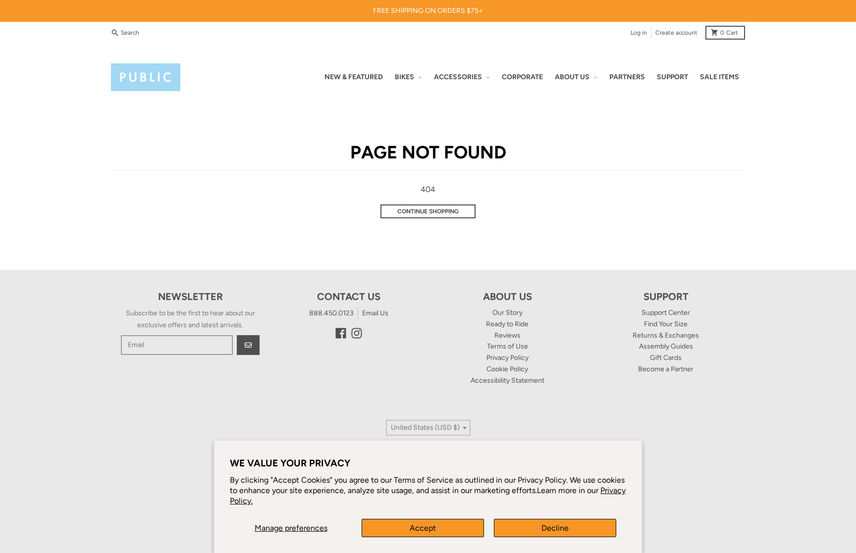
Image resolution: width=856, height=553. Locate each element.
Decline (555, 528)
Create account (676, 32)
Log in (639, 32)
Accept (423, 528)
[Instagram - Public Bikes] (357, 333)
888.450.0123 (331, 313)
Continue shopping (428, 211)
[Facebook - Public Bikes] (341, 333)
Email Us (375, 313)
